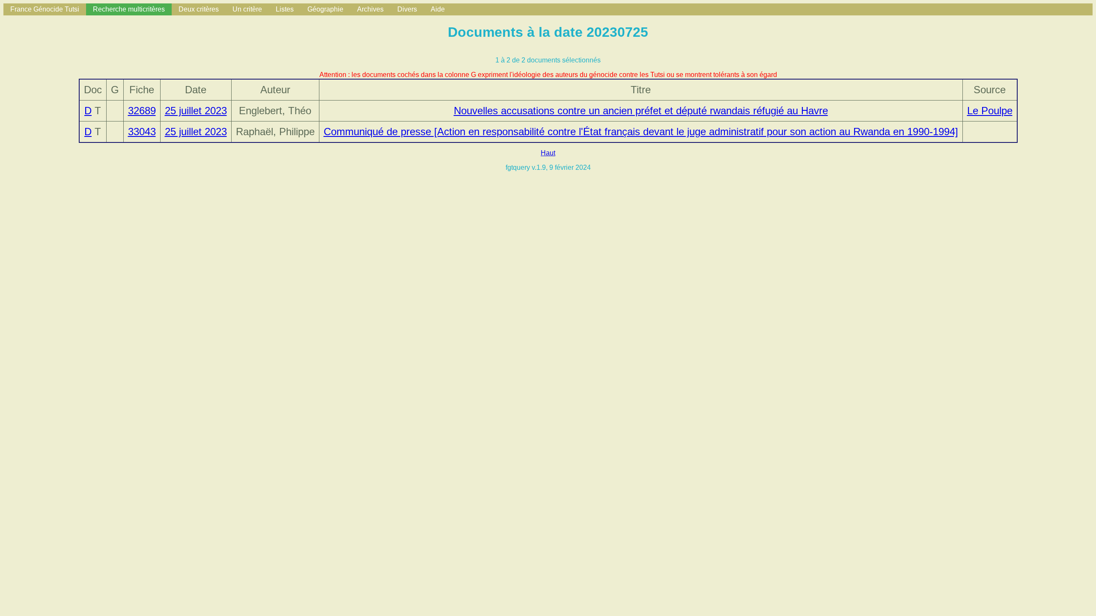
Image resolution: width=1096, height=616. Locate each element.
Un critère (247, 9)
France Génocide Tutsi (44, 9)
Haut (548, 153)
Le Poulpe (990, 110)
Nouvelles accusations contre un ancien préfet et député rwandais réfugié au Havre (641, 110)
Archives (370, 9)
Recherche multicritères (129, 9)
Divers (407, 9)
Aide (438, 9)
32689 (142, 110)
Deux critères (199, 9)
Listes (285, 9)
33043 (142, 131)
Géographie (325, 9)
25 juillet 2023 (196, 110)
